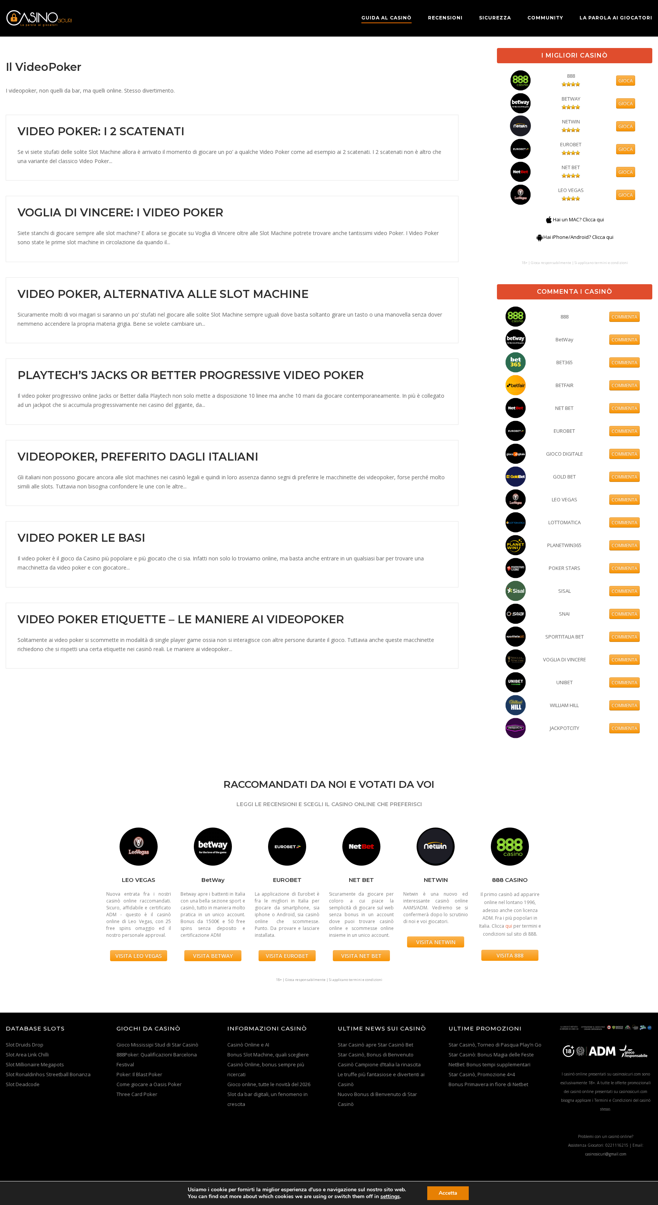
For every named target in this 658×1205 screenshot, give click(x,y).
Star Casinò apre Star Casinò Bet (375, 1044)
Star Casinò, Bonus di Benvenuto (376, 1054)
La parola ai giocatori (616, 18)
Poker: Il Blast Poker (139, 1074)
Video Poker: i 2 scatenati (101, 131)
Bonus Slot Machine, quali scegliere (268, 1054)
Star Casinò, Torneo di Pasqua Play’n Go (495, 1044)
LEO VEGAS (571, 190)
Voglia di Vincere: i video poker (120, 212)
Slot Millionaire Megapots (35, 1064)
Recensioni (445, 18)
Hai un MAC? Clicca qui (578, 219)
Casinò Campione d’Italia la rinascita (379, 1064)
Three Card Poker (137, 1094)
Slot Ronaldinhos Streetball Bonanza (48, 1074)
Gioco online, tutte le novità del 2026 (268, 1084)
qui (508, 926)
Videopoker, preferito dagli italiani (138, 456)
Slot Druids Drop (24, 1044)
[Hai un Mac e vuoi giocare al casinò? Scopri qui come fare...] (549, 219)
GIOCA (625, 80)
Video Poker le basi (81, 537)
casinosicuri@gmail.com (605, 1154)
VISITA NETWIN (435, 942)
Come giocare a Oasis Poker (149, 1084)
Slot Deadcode (23, 1084)
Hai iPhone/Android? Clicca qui (578, 237)
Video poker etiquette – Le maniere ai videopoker (181, 619)
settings (390, 1196)
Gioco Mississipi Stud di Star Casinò (157, 1044)
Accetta (448, 1193)
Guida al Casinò (386, 18)
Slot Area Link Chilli (27, 1054)
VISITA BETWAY (213, 955)
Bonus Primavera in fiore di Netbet (488, 1084)
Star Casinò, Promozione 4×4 (482, 1074)
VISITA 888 (510, 955)
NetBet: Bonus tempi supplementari (489, 1064)
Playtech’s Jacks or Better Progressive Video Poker (191, 375)
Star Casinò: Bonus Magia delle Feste (491, 1054)
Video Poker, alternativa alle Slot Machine (163, 294)
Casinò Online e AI (248, 1044)
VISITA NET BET (361, 955)
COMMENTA (624, 317)
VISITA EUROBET (287, 955)
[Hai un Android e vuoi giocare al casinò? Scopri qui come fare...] (539, 237)
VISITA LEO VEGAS (138, 955)
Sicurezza (495, 18)
